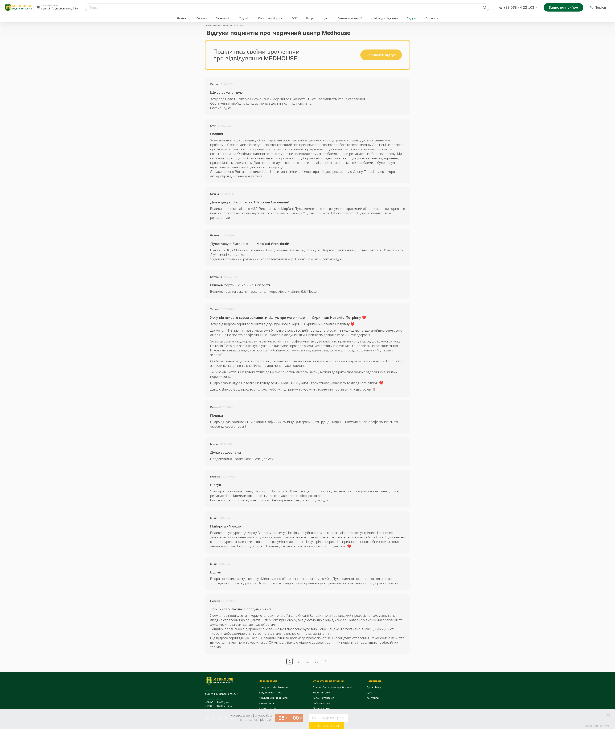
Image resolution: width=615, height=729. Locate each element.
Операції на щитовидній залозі (332, 687)
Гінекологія (223, 18)
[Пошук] (485, 7)
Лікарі (309, 18)
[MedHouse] (18, 7)
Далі (325, 661)
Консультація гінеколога (274, 687)
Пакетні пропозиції (349, 18)
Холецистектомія (323, 697)
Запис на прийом (563, 7)
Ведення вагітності (271, 692)
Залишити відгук (381, 55)
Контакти (372, 697)
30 (316, 661)
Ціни (325, 18)
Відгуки (412, 18)
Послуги (201, 18)
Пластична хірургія (270, 18)
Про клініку (373, 687)
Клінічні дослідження (384, 18)
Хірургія (244, 18)
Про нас (430, 18)
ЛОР (294, 18)
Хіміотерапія (266, 703)
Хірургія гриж (321, 692)
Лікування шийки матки (274, 697)
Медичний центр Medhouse (219, 25)
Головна (182, 18)
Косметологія (267, 708)
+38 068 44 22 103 (519, 7)
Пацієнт (601, 7)
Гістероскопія (321, 708)
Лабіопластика (322, 703)
